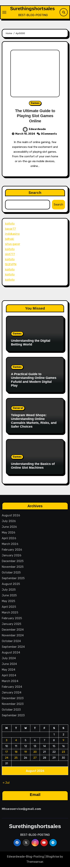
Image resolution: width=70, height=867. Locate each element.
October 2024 (11, 641)
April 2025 (9, 606)
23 (63, 751)
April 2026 (9, 538)
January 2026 (11, 555)
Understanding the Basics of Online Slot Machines (33, 466)
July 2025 (9, 589)
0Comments (49, 133)
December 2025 (13, 561)
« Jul (6, 782)
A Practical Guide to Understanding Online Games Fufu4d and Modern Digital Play (33, 379)
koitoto (10, 223)
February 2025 (12, 618)
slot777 (10, 254)
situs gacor (12, 244)
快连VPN (10, 264)
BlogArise (52, 856)
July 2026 (9, 521)
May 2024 (8, 669)
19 (25, 751)
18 (16, 751)
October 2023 (11, 709)
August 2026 (11, 515)
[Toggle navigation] (4, 12)
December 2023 (13, 698)
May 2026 (8, 532)
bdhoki (9, 239)
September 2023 (13, 715)
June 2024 (9, 664)
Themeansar (34, 861)
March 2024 (10, 681)
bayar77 (10, 228)
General (18, 408)
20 (35, 751)
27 (35, 757)
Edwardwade (37, 129)
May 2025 (8, 601)
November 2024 (13, 635)
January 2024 (11, 692)
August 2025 (11, 584)
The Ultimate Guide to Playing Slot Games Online (35, 116)
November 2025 (13, 566)
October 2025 (11, 572)
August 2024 (11, 652)
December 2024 (13, 629)
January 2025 (11, 624)
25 (16, 757)
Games (35, 103)
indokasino (12, 233)
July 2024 (9, 658)
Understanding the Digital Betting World (30, 342)
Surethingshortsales (32, 8)
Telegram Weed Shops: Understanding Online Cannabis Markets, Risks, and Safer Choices (34, 421)
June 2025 (9, 595)
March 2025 (10, 612)
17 (6, 751)
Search (35, 193)
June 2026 (9, 526)
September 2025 (13, 578)
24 (6, 757)
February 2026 (12, 549)
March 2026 (10, 544)
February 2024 (12, 686)
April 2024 (9, 675)
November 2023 (13, 704)
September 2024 (13, 646)
